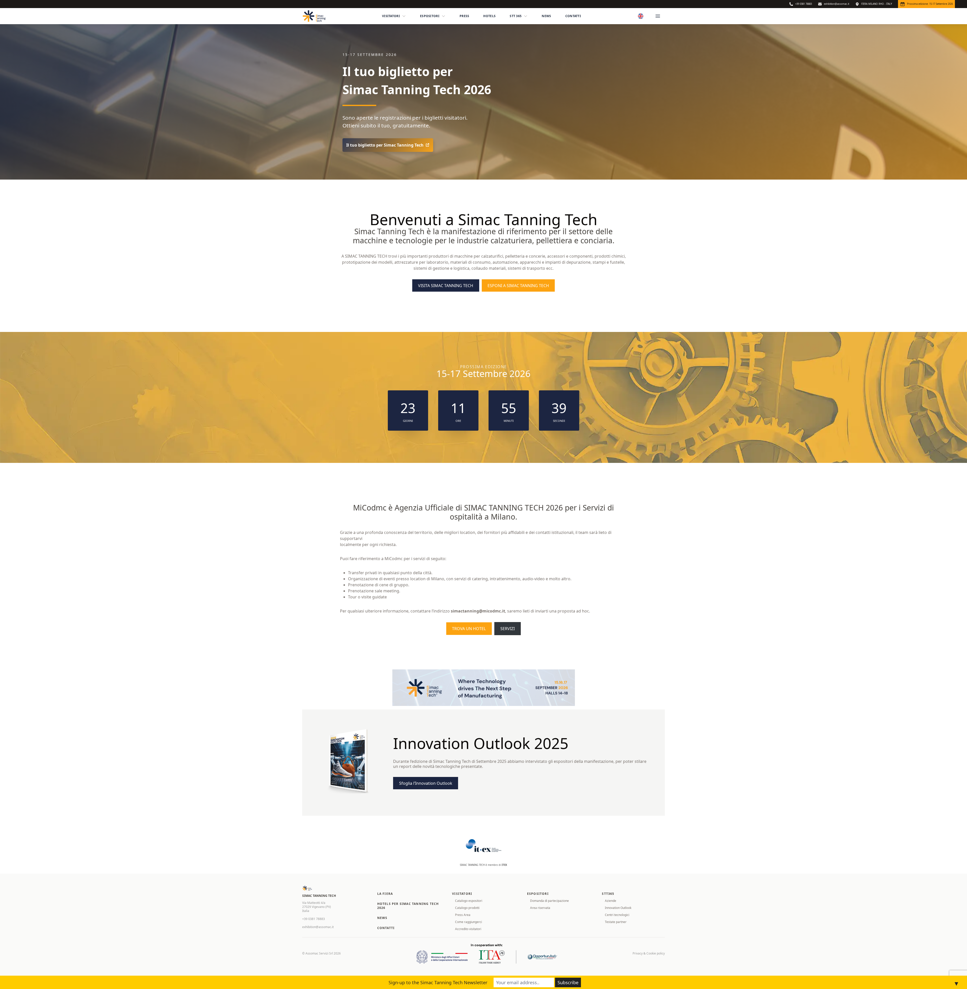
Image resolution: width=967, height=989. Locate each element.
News (546, 16)
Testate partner (616, 922)
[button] (387, 145)
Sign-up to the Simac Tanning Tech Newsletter (438, 982)
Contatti (573, 16)
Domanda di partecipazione (549, 901)
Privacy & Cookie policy (649, 953)
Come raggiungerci (468, 922)
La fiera (385, 894)
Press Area (462, 915)
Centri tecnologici (617, 915)
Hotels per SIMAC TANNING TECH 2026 (408, 906)
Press (464, 16)
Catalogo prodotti (467, 908)
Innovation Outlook (618, 908)
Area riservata (540, 908)
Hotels (489, 16)
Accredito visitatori (468, 929)
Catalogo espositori (468, 901)
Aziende (610, 901)
